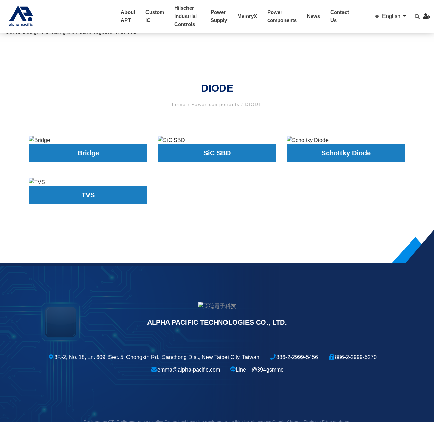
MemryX (247, 16)
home (180, 104)
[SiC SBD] (217, 140)
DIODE (252, 104)
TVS (88, 195)
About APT (128, 16)
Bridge (88, 153)
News (313, 16)
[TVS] (88, 182)
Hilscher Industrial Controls (185, 16)
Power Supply (219, 16)
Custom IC (154, 16)
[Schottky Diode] (346, 140)
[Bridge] (88, 140)
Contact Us (339, 16)
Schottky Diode (346, 153)
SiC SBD (217, 153)
